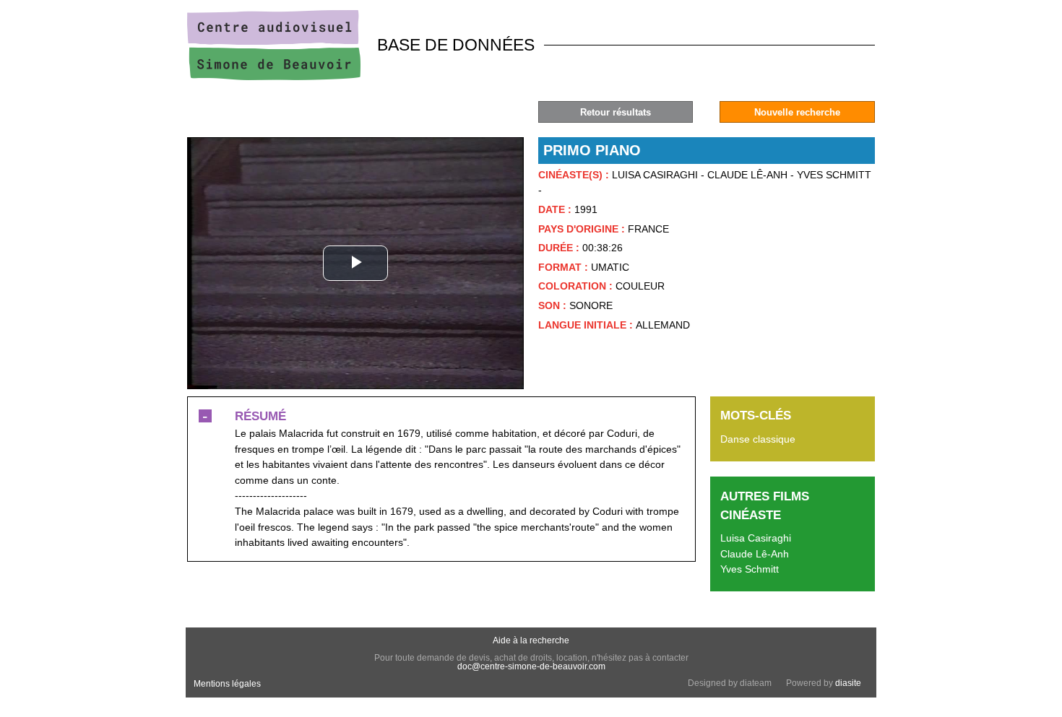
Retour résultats (615, 112)
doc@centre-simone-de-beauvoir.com (531, 666)
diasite (848, 683)
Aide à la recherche (531, 640)
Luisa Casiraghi (755, 538)
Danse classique (757, 439)
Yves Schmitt (749, 569)
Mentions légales (227, 683)
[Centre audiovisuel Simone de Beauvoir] (274, 76)
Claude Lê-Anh (754, 554)
